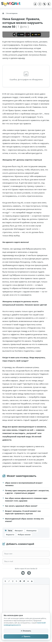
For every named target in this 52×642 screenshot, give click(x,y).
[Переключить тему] (49, 4)
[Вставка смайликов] (20, 581)
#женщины (31, 530)
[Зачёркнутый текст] (16, 581)
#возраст (19, 530)
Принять (27, 636)
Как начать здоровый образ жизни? (21, 506)
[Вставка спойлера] (32, 581)
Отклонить (27, 631)
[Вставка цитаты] (28, 581)
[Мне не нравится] (39, 35)
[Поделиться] (14, 34)
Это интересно (11, 13)
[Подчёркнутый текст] (13, 581)
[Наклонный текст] (9, 581)
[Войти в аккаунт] (35, 4)
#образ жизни (24, 534)
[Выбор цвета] (24, 581)
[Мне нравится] (33, 35)
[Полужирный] (5, 581)
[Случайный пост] (44, 4)
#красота (10, 534)
